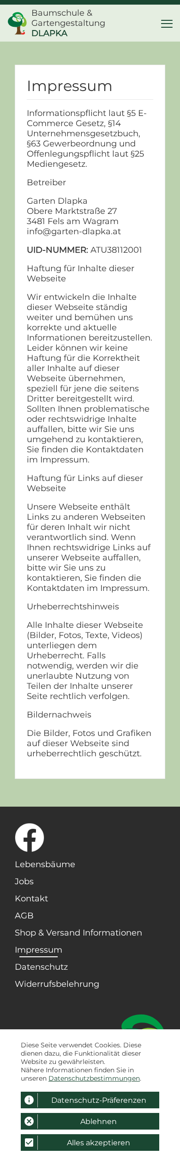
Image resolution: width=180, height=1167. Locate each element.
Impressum (38, 950)
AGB (24, 916)
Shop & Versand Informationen (78, 933)
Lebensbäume (45, 864)
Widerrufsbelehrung (57, 984)
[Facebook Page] (79, 837)
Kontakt (31, 898)
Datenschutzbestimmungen (94, 1078)
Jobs (24, 881)
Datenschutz (41, 967)
